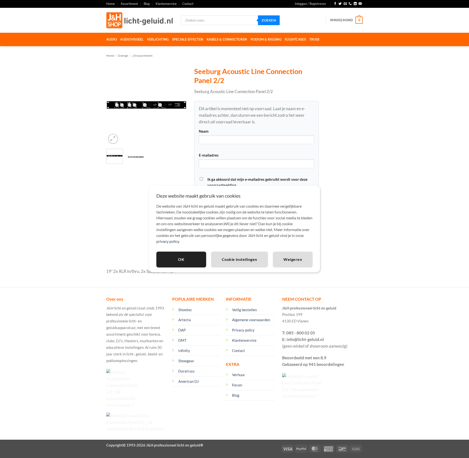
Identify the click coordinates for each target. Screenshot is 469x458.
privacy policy (167, 241)
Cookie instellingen (239, 259)
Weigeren (292, 259)
